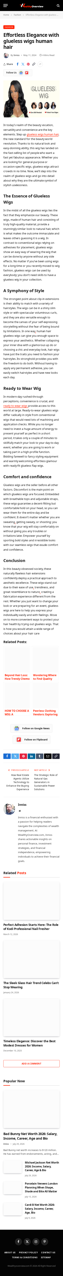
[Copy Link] (33, 64)
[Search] (58, 5)
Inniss (16, 55)
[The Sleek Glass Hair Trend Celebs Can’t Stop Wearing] (31, 959)
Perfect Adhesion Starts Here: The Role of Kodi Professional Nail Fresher (30, 927)
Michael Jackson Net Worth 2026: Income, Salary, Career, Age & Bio (42, 1166)
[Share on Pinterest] (28, 64)
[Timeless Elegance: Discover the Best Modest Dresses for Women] (31, 1017)
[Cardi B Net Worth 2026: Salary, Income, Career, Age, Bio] (12, 1209)
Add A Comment (31, 1063)
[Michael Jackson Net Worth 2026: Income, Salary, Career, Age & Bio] (12, 1166)
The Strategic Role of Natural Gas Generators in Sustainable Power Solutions (45, 782)
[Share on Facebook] (17, 64)
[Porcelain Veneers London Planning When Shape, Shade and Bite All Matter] (12, 1187)
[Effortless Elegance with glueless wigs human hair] (31, 99)
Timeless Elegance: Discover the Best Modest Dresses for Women (29, 1043)
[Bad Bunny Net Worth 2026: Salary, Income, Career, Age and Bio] (31, 1109)
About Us (10, 1252)
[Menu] (5, 5)
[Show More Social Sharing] (40, 64)
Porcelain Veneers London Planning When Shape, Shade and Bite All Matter (41, 1187)
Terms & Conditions (24, 1257)
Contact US (48, 1252)
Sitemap (46, 1257)
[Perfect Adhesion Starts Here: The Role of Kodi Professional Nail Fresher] (31, 901)
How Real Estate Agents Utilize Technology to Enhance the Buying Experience (17, 782)
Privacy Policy (28, 1252)
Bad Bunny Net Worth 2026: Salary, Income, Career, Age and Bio (30, 1136)
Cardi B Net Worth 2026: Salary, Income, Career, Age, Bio (40, 1208)
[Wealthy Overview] (31, 5)
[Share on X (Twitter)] (22, 64)
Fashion (9, 27)
